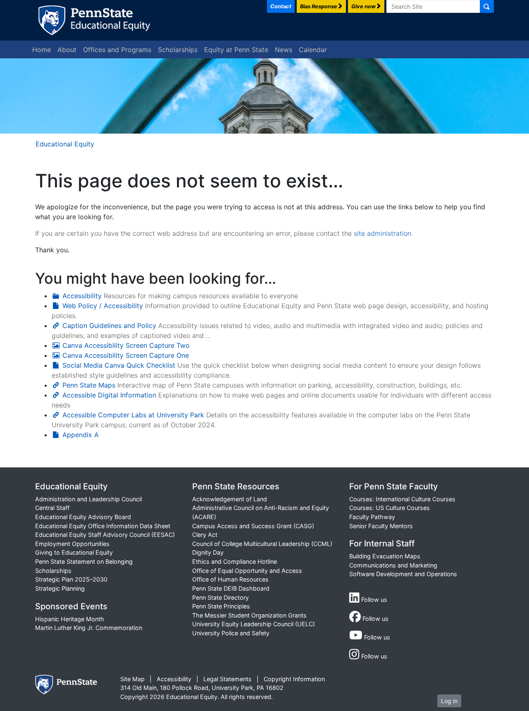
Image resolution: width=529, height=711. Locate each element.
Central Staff (52, 507)
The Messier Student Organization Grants (249, 615)
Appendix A (80, 435)
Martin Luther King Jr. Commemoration (88, 627)
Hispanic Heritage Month (69, 618)
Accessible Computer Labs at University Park (133, 415)
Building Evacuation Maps (384, 556)
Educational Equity (65, 144)
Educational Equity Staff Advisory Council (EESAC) (105, 534)
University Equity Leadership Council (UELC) (253, 623)
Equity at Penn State (236, 49)
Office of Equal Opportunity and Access (247, 570)
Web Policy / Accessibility (102, 306)
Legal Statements (227, 678)
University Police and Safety (230, 633)
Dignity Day (208, 552)
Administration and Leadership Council (88, 499)
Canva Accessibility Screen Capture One (125, 355)
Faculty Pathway (372, 516)
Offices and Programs (117, 49)
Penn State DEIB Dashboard (230, 588)
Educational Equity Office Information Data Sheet (102, 525)
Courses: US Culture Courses (389, 507)
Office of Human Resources (230, 579)
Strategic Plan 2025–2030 (71, 579)
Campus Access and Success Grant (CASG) (253, 525)
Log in (449, 700)
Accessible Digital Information (109, 395)
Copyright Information (294, 678)
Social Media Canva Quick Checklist (118, 365)
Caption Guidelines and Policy (109, 325)
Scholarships (178, 49)
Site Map (132, 678)
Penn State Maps (88, 385)
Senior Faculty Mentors (381, 525)
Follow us (373, 599)
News (283, 49)
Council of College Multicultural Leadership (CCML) (262, 543)
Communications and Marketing (393, 565)
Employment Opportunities (72, 543)
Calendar (313, 49)
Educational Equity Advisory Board (83, 516)
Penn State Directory (220, 597)
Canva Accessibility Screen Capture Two (126, 345)
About (66, 49)
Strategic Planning (60, 588)
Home (41, 49)
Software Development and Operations (403, 573)
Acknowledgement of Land (229, 499)
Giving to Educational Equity (74, 552)
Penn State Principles (221, 606)
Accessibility (82, 296)
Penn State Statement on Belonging (84, 561)
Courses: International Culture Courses (402, 499)
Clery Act (204, 534)
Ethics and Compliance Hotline (234, 561)
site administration (382, 233)
